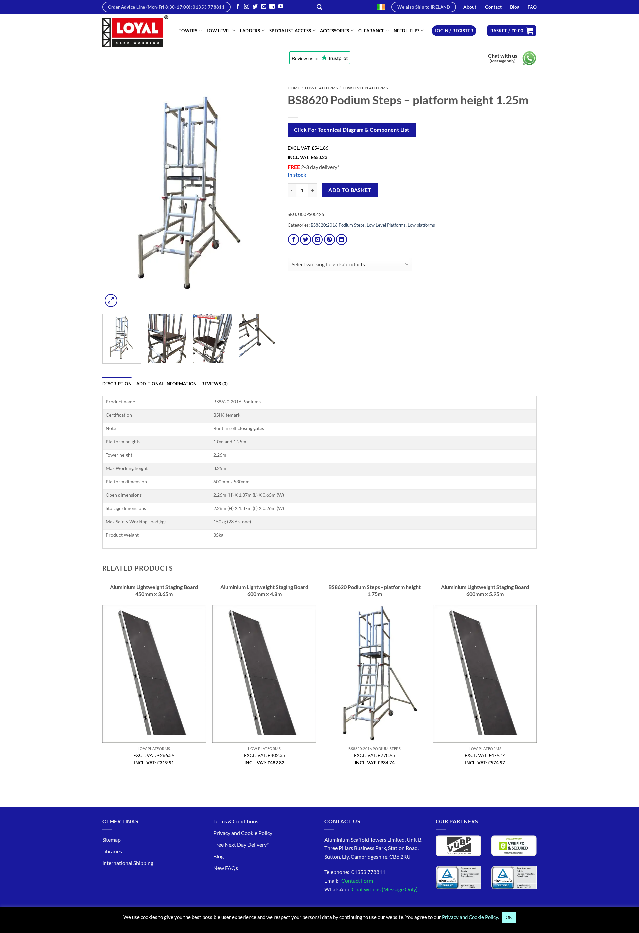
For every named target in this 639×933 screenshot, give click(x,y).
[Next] (266, 195)
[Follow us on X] (255, 7)
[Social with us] (263, 7)
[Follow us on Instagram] (246, 7)
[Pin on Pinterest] (329, 239)
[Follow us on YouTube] (280, 7)
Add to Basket (349, 190)
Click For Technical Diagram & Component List (351, 130)
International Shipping (127, 863)
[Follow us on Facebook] (238, 7)
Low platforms (321, 87)
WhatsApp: (371, 889)
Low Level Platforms (365, 87)
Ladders (250, 30)
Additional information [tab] (166, 383)
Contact (493, 7)
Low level (219, 30)
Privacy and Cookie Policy (242, 833)
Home (294, 87)
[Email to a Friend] (317, 239)
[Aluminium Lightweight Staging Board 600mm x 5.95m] (485, 674)
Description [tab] (117, 383)
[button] (454, 30)
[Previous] (114, 195)
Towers (188, 30)
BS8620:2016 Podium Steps (338, 225)
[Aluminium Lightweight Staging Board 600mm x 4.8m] (264, 674)
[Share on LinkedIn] (341, 239)
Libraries (112, 851)
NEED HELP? (406, 30)
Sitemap (111, 839)
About (469, 7)
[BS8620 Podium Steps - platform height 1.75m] (375, 674)
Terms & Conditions (235, 821)
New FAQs (225, 868)
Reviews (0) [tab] (214, 383)
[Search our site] (319, 7)
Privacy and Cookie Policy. (470, 917)
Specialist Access (290, 30)
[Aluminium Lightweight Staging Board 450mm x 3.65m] (154, 674)
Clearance (371, 30)
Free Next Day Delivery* (241, 844)
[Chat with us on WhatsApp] (529, 58)
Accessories (334, 30)
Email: (348, 880)
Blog (514, 7)
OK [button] (509, 917)
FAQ (532, 7)
